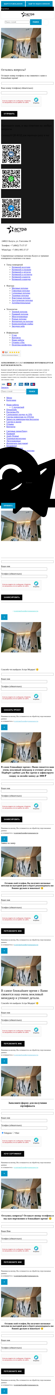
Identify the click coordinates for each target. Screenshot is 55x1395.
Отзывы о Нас (18, 342)
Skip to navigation (13, 4)
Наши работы (18, 340)
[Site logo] (27, 17)
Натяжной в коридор (21, 279)
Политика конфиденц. (22, 345)
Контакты (16, 337)
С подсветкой (18, 407)
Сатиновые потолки (21, 293)
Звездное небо (18, 326)
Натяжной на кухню (21, 267)
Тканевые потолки (20, 295)
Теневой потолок (19, 312)
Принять (8, 506)
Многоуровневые (20, 316)
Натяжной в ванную (21, 277)
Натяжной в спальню (21, 269)
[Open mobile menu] (46, 22)
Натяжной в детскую (21, 272)
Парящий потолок (20, 314)
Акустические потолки (22, 300)
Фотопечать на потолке (22, 321)
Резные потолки (19, 319)
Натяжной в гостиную (22, 274)
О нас (14, 335)
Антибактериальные (21, 303)
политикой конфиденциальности (26, 611)
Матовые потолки (20, 288)
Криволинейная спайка (22, 324)
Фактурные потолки (21, 298)
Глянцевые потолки (21, 290)
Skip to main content (39, 4)
